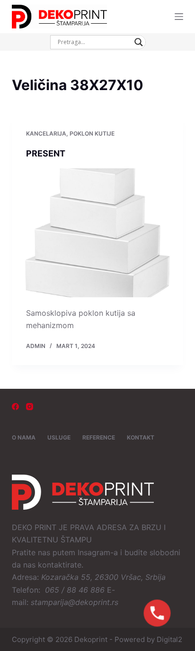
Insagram (94, 552)
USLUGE (59, 437)
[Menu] (179, 16)
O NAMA (23, 437)
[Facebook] (15, 406)
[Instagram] (29, 406)
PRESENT (45, 153)
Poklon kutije (92, 133)
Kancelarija (46, 133)
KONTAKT (140, 437)
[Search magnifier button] (138, 42)
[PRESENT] (98, 232)
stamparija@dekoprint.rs (74, 602)
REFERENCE (98, 437)
